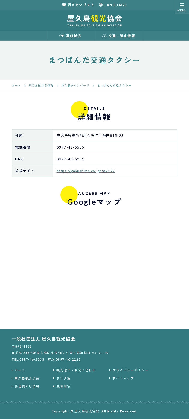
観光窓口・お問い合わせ (76, 370)
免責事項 (63, 386)
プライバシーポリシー (130, 370)
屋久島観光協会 (27, 378)
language (115, 5)
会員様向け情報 (27, 386)
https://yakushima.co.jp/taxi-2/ (86, 171)
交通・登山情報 (122, 36)
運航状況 (73, 36)
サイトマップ (123, 378)
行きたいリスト (81, 5)
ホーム (20, 370)
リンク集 (63, 378)
